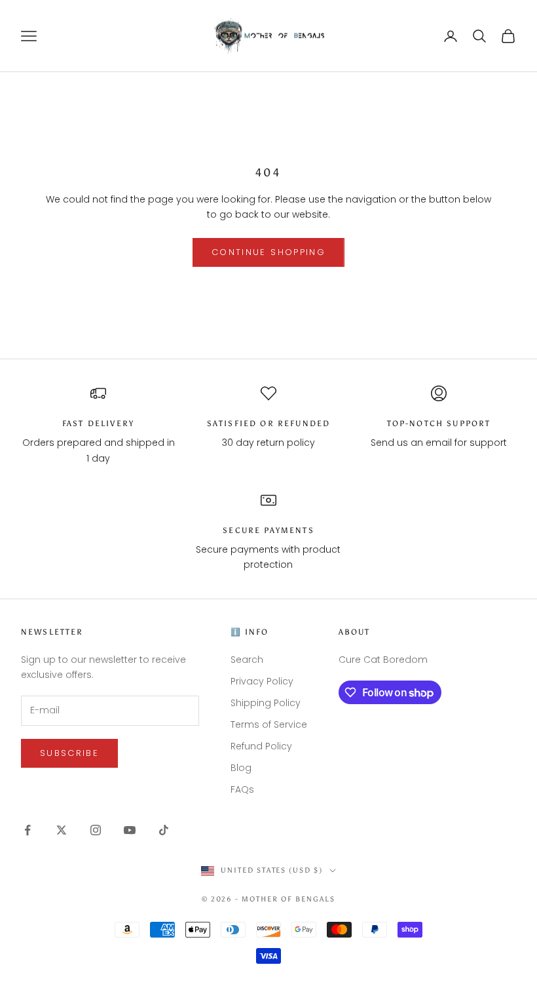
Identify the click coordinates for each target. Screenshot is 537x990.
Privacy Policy (262, 681)
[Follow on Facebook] (27, 830)
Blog (241, 767)
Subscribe (69, 753)
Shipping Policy (266, 702)
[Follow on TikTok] (163, 830)
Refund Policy (261, 746)
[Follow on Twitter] (61, 830)
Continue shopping (268, 252)
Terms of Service (269, 724)
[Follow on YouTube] (129, 830)
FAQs (242, 789)
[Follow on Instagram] (95, 830)
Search (247, 659)
